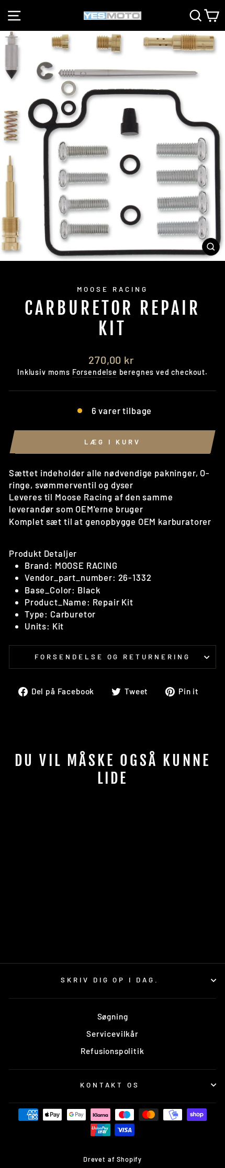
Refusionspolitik (112, 1051)
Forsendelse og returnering (112, 656)
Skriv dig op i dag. (110, 980)
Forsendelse (94, 372)
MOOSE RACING (112, 289)
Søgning (112, 1016)
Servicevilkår (112, 1033)
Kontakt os (110, 1085)
